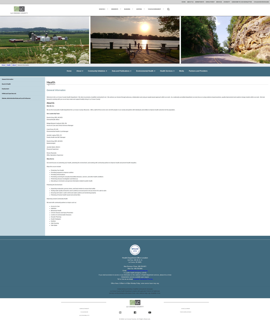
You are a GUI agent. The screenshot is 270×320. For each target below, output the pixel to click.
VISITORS (139, 9)
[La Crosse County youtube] (150, 312)
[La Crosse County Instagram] (120, 312)
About (14, 65)
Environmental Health (145, 71)
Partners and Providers (198, 71)
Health (9, 65)
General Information (7, 79)
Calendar (84, 312)
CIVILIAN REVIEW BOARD (261, 2)
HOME (184, 2)
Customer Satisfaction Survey (143, 279)
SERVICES (219, 2)
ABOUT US (190, 2)
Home (3, 65)
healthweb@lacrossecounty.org (137, 270)
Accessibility (84, 315)
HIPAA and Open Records (9, 93)
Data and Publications (121, 71)
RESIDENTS (114, 9)
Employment (5, 89)
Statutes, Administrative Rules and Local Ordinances (16, 98)
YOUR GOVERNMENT (154, 9)
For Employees (185, 312)
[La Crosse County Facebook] (135, 312)
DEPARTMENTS (199, 2)
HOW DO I (102, 9)
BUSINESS (127, 9)
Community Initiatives (97, 71)
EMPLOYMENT (210, 2)
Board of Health (6, 84)
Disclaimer (186, 308)
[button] (168, 10)
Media (181, 71)
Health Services (167, 71)
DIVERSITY (227, 2)
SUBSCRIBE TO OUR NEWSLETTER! (242, 2)
